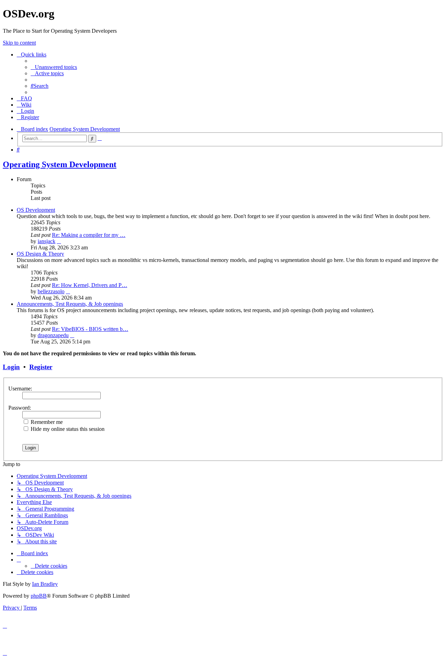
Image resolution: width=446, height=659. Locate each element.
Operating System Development (59, 164)
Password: (19, 408)
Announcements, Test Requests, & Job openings (70, 304)
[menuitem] (54, 67)
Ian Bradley (45, 584)
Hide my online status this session (67, 429)
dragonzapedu (53, 335)
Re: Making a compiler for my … (88, 235)
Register (40, 367)
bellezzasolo (51, 291)
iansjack (46, 241)
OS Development (36, 210)
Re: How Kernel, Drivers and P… (89, 285)
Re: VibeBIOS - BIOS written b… (90, 329)
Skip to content (19, 43)
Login (11, 367)
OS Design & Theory (40, 254)
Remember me (46, 422)
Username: (20, 388)
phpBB (39, 596)
